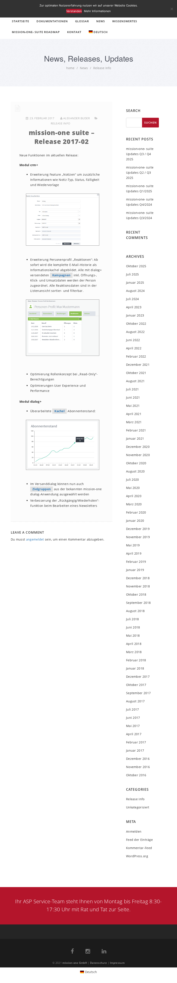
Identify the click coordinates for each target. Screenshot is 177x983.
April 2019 (133, 553)
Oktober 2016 (136, 775)
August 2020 (135, 471)
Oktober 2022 (136, 323)
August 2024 (135, 291)
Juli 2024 (132, 299)
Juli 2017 (132, 709)
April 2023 (133, 307)
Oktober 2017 (136, 685)
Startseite (20, 21)
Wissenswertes (124, 21)
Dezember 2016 (138, 759)
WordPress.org (137, 856)
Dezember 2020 (138, 447)
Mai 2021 (133, 406)
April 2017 (133, 734)
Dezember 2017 (138, 676)
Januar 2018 (135, 668)
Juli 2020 (132, 479)
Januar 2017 (135, 750)
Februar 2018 (136, 660)
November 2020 (138, 455)
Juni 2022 (133, 340)
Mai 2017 (133, 726)
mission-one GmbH (74, 963)
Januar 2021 (135, 438)
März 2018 (134, 652)
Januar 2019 (135, 570)
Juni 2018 (133, 627)
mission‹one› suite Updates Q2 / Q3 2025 (139, 172)
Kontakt (74, 32)
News (100, 21)
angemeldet (35, 539)
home (70, 68)
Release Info (102, 68)
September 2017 (138, 693)
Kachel (59, 411)
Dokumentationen (52, 21)
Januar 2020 (135, 521)
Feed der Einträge (139, 840)
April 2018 (133, 644)
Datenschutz (98, 963)
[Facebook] (72, 952)
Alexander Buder (76, 118)
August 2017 (135, 701)
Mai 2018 (133, 635)
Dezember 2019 (138, 529)
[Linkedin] (104, 952)
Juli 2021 (132, 389)
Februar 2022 (136, 356)
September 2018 (138, 603)
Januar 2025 (135, 282)
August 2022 (135, 332)
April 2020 (133, 496)
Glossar (82, 21)
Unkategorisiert (137, 807)
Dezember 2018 (138, 578)
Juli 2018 (132, 619)
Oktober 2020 (136, 463)
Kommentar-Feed (139, 848)
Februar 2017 (136, 742)
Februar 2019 (136, 562)
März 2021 (134, 422)
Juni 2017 (133, 718)
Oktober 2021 (136, 373)
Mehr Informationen (97, 11)
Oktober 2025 (136, 266)
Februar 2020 (136, 512)
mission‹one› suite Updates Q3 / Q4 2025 (139, 154)
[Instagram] (87, 952)
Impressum (117, 963)
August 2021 (135, 381)
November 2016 (138, 767)
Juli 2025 (132, 274)
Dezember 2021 (138, 365)
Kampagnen (61, 275)
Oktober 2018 (136, 594)
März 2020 (134, 504)
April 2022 (133, 348)
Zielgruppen (41, 489)
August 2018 (135, 611)
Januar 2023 (135, 315)
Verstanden (74, 11)
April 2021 (133, 414)
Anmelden (133, 831)
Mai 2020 (133, 488)
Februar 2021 (136, 430)
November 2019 (138, 537)
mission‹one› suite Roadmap (36, 32)
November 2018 (138, 586)
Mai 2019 (133, 545)
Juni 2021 (133, 397)
